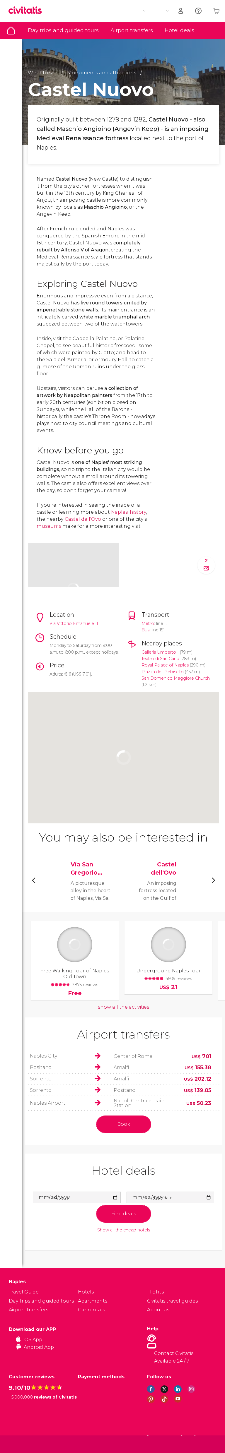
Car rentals (91, 1310)
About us (158, 1310)
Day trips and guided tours (63, 30)
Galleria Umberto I (160, 652)
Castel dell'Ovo (83, 519)
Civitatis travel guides (172, 1301)
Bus (145, 630)
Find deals (123, 1213)
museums (49, 526)
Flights (155, 1292)
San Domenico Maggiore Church (176, 678)
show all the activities (123, 1007)
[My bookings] (181, 11)
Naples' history (128, 512)
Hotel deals (179, 30)
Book (123, 1124)
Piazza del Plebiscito (163, 671)
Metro (148, 623)
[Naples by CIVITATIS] (27, 10)
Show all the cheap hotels (123, 1230)
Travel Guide (11, 30)
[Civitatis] (20, 1444)
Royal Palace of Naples (165, 665)
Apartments (92, 1301)
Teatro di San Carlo (160, 658)
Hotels (86, 1292)
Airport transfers (131, 30)
